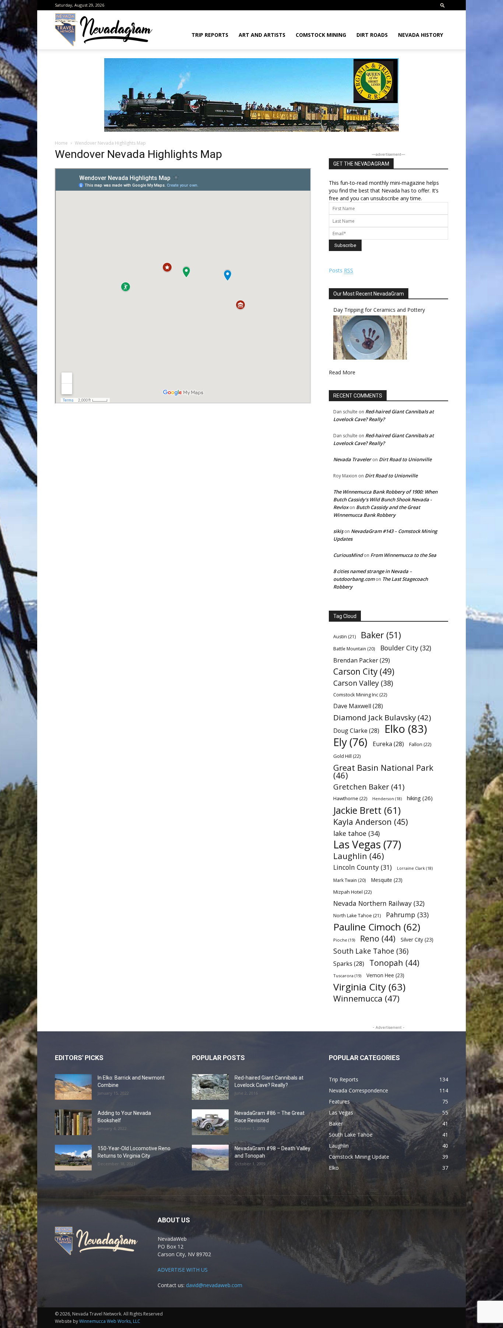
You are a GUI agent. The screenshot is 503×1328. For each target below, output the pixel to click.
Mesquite (386, 879)
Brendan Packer (361, 660)
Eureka (388, 744)
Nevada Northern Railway (379, 903)
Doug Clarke (356, 731)
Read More (342, 372)
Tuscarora (347, 975)
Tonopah (394, 963)
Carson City (363, 671)
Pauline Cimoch (376, 927)
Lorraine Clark (415, 868)
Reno (377, 938)
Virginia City (369, 987)
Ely (350, 742)
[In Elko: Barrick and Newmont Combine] (73, 1087)
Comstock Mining (321, 34)
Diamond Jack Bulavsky (382, 717)
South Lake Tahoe (370, 951)
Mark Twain (349, 880)
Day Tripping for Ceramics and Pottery (379, 309)
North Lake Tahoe (357, 915)
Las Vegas (367, 844)
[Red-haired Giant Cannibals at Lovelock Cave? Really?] (210, 1087)
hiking (420, 798)
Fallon (420, 744)
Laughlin (358, 856)
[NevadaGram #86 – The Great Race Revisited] (210, 1122)
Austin (344, 636)
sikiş (338, 531)
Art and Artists (262, 34)
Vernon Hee (385, 975)
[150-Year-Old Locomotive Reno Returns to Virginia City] (73, 1157)
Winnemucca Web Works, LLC (109, 1321)
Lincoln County (362, 867)
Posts (341, 270)
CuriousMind (348, 555)
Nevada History (420, 34)
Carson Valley (363, 683)
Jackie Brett (367, 810)
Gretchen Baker (369, 787)
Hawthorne (350, 798)
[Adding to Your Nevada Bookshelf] (73, 1122)
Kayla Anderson (370, 822)
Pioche (344, 940)
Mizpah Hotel (352, 892)
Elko (405, 729)
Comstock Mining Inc (360, 694)
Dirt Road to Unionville (405, 459)
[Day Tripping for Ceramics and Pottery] (370, 357)
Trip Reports (209, 34)
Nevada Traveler (352, 459)
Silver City (417, 939)
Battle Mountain (354, 648)
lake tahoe (356, 833)
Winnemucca (366, 998)
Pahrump (407, 915)
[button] (442, 5)
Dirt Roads (372, 34)
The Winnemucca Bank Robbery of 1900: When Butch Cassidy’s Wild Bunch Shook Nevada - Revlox (385, 499)
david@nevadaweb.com (214, 1285)
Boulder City (405, 648)
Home (61, 143)
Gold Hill (346, 756)
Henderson (387, 798)
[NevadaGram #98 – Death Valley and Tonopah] (210, 1157)
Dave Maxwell (358, 706)
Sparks (348, 964)
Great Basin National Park (383, 771)
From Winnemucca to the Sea (403, 555)
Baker (381, 635)
